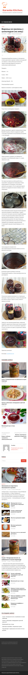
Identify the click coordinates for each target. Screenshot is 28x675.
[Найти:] (14, 460)
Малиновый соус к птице (8, 426)
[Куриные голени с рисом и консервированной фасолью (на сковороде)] (6, 592)
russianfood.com (10, 353)
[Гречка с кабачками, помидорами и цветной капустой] (14, 401)
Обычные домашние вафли (18, 517)
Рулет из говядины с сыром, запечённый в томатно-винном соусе (18, 597)
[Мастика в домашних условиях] (6, 529)
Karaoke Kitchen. (13, 10)
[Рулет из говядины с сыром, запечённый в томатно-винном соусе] (6, 600)
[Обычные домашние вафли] (6, 522)
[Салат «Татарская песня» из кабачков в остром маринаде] (14, 378)
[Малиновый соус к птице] (14, 424)
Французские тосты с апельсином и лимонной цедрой (17, 504)
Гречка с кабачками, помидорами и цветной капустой (17, 575)
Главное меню (7, 22)
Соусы (3, 26)
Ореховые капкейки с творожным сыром (12, 626)
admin (9, 33)
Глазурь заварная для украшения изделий (16, 511)
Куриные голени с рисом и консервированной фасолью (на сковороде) (18, 590)
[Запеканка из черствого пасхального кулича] (14, 483)
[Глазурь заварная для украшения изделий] (6, 515)
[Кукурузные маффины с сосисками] (6, 607)
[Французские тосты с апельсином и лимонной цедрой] (6, 507)
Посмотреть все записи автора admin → (17, 448)
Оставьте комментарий (16, 33)
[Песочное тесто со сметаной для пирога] (6, 537)
